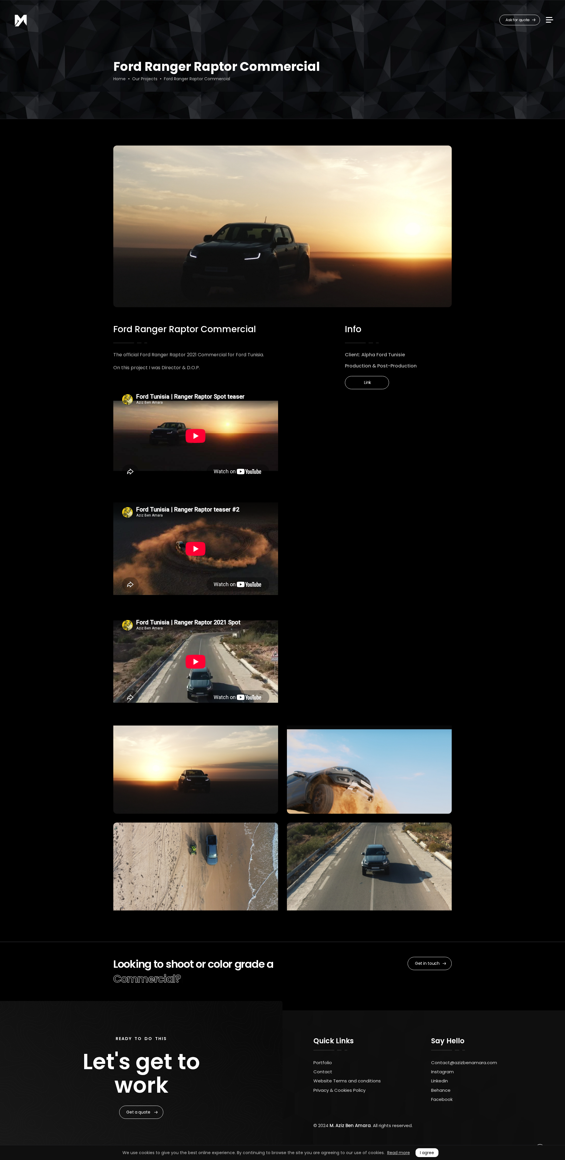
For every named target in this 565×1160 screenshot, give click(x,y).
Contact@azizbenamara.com (464, 1062)
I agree (427, 1153)
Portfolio (322, 1062)
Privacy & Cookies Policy (339, 1090)
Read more (398, 1152)
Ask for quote (518, 20)
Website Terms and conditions (347, 1081)
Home (119, 79)
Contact (322, 1072)
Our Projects (144, 79)
